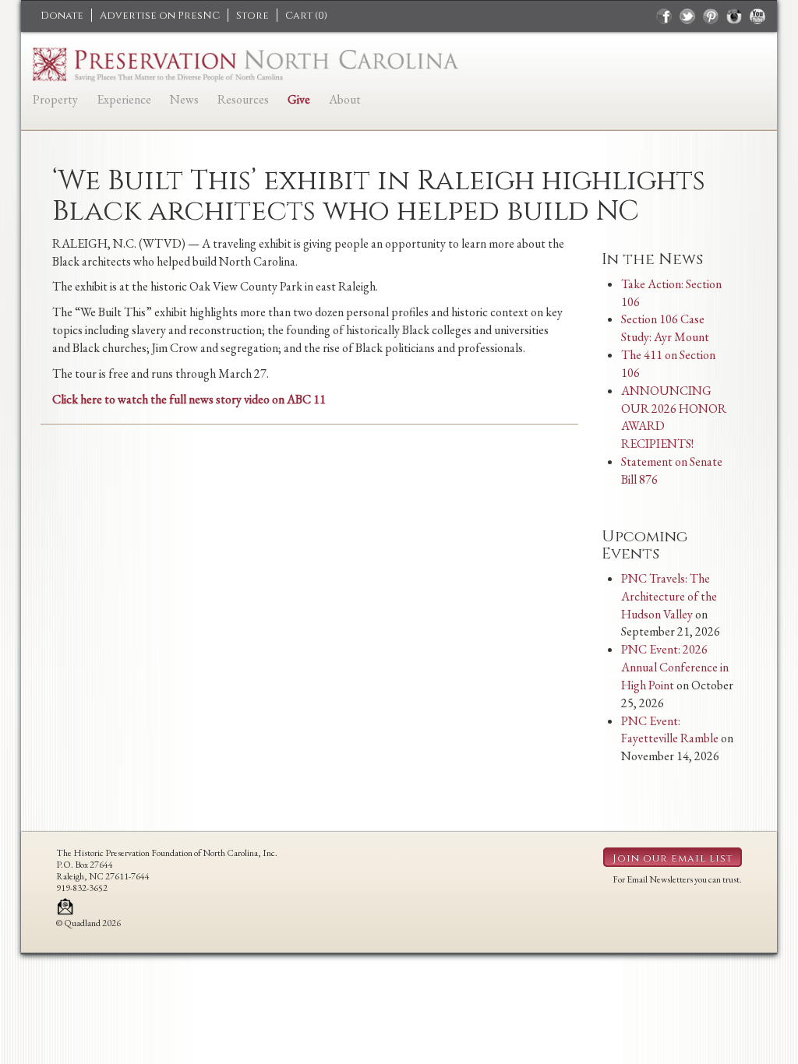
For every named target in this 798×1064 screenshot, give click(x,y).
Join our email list (673, 858)
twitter (687, 16)
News (184, 99)
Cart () (306, 16)
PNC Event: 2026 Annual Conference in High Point (675, 667)
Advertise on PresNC (160, 16)
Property (55, 99)
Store (252, 16)
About (345, 99)
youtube (757, 16)
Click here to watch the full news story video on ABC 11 (189, 399)
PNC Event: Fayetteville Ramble (670, 730)
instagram (734, 16)
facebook (664, 16)
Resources (243, 99)
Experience (124, 99)
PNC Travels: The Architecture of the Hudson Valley (669, 596)
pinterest (711, 16)
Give (299, 99)
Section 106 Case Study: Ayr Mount (665, 328)
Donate (62, 16)
